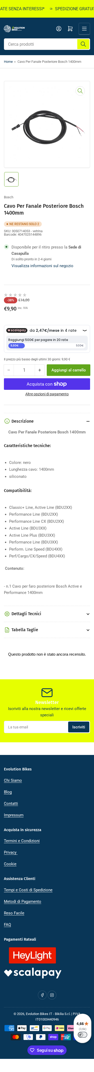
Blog (8, 792)
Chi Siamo (13, 780)
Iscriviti (78, 727)
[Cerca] (83, 44)
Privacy (10, 852)
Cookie (10, 864)
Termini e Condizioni (22, 840)
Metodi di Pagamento (22, 901)
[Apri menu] (84, 28)
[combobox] (47, 44)
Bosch (8, 197)
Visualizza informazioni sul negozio (42, 265)
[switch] (82, 1035)
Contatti (11, 803)
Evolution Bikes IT (39, 1014)
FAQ (7, 924)
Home (8, 62)
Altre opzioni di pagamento (47, 394)
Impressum (14, 815)
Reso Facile (14, 913)
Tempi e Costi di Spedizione (28, 890)
